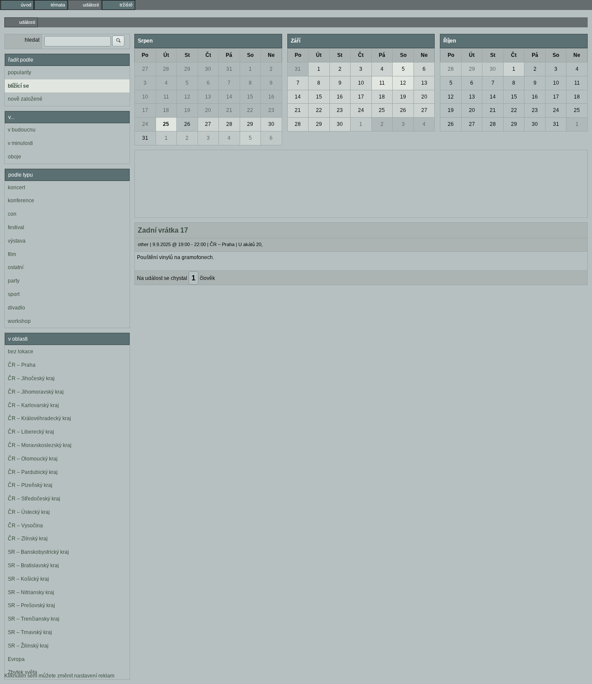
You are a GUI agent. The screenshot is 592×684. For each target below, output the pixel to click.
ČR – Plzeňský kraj (30, 485)
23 (271, 110)
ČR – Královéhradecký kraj (39, 418)
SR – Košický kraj (28, 579)
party (14, 281)
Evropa (16, 659)
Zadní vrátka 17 (163, 230)
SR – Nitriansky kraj (31, 592)
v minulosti (20, 143)
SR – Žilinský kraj (28, 646)
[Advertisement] (361, 182)
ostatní (15, 267)
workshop (19, 321)
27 (145, 69)
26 (187, 124)
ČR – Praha (22, 365)
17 (145, 110)
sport (14, 294)
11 (166, 97)
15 (250, 97)
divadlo (16, 308)
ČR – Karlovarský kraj (33, 405)
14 (229, 97)
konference (21, 200)
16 (271, 97)
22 (250, 110)
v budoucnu (22, 130)
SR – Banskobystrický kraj (38, 552)
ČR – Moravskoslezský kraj (40, 445)
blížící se (18, 86)
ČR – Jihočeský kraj (31, 378)
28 (166, 69)
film (12, 254)
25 (166, 124)
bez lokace (20, 352)
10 (145, 97)
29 (187, 69)
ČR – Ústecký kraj (29, 512)
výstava (17, 241)
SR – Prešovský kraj (31, 605)
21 (229, 110)
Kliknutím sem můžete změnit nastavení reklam (59, 676)
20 (208, 110)
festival (16, 227)
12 (187, 97)
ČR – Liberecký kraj (31, 432)
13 (208, 97)
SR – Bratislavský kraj (33, 565)
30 (208, 69)
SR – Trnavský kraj (30, 632)
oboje (14, 157)
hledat (32, 40)
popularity (19, 72)
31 (229, 69)
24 (145, 124)
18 (166, 110)
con (12, 214)
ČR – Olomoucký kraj (33, 459)
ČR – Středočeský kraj (34, 499)
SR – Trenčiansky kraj (33, 619)
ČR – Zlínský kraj (28, 539)
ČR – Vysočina (25, 526)
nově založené (25, 99)
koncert (16, 187)
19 (187, 110)
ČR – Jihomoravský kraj (36, 392)
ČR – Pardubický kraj (33, 472)
